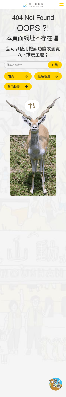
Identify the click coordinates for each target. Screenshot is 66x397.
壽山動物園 (33, 5)
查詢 (55, 65)
